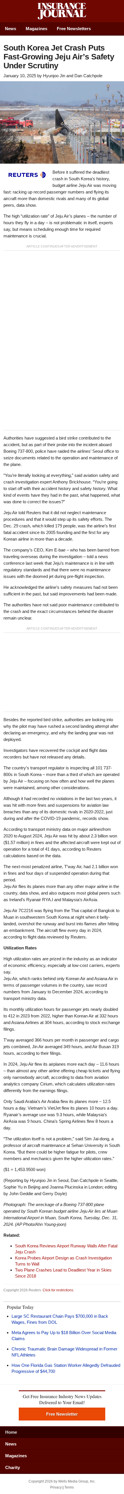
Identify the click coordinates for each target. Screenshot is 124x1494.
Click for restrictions (58, 1290)
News (10, 28)
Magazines (36, 28)
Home (11, 1432)
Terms (69, 1487)
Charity (12, 1467)
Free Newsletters (74, 28)
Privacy (56, 1487)
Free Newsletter (62, 1414)
